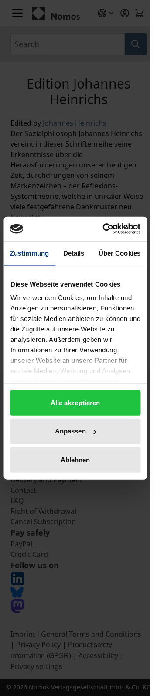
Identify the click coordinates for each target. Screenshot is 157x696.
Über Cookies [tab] (119, 252)
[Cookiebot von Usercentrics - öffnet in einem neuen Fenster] (105, 229)
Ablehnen (75, 459)
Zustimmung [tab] (29, 252)
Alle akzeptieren (75, 402)
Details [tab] (74, 252)
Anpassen (70, 431)
